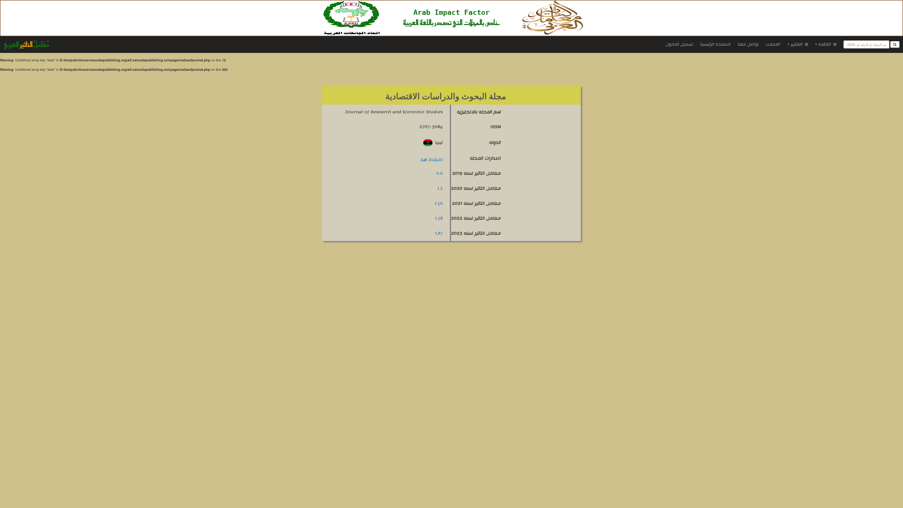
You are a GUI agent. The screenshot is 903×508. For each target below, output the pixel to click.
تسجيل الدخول (679, 44)
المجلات (773, 44)
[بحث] (894, 44)
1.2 (440, 188)
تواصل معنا (748, 44)
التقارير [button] (797, 44)
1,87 (439, 233)
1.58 (439, 218)
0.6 (439, 173)
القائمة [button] (825, 44)
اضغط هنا (431, 160)
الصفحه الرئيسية (717, 44)
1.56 (439, 203)
